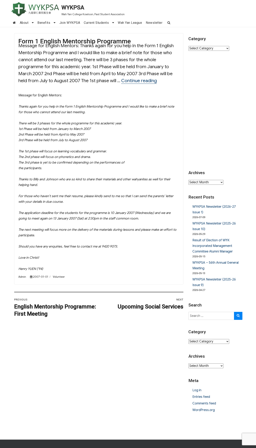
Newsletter (154, 23)
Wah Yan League (130, 23)
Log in (196, 390)
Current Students (96, 23)
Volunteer (59, 276)
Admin (22, 276)
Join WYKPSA (69, 23)
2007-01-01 (40, 276)
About (24, 23)
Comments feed (204, 403)
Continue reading (139, 81)
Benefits (43, 23)
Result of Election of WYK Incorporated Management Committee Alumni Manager (212, 245)
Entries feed (201, 397)
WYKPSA (72, 7)
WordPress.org (203, 410)
